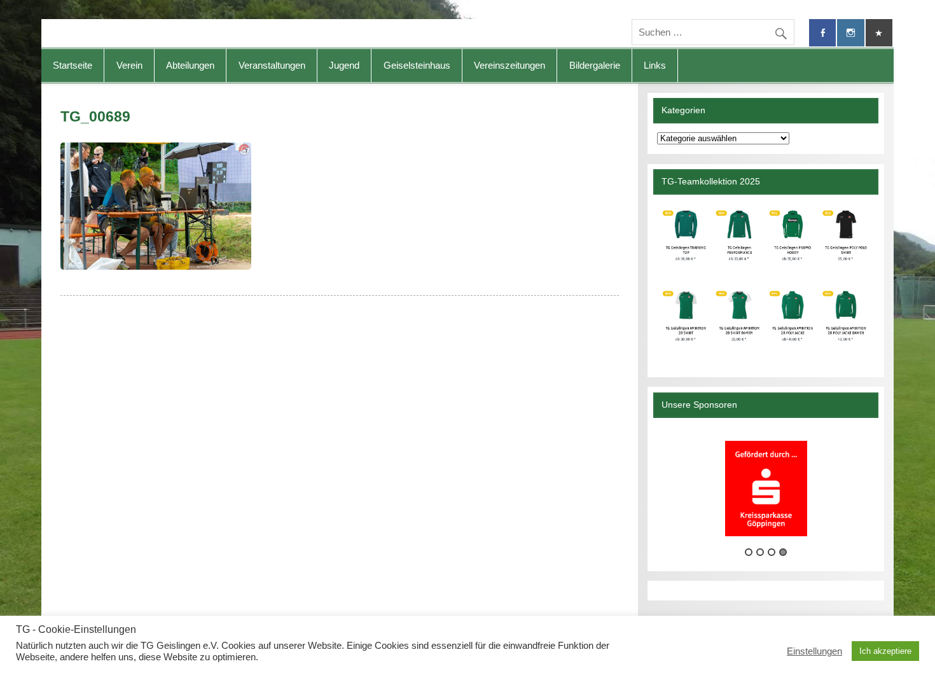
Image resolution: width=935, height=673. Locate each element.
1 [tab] (748, 552)
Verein (129, 65)
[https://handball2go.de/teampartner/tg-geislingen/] (765, 280)
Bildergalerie (594, 65)
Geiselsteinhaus (417, 65)
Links (655, 65)
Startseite (72, 65)
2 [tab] (760, 552)
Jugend (344, 65)
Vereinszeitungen (509, 65)
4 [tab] (783, 552)
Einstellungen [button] (814, 651)
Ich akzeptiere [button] (885, 651)
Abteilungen (190, 65)
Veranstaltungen (272, 65)
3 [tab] (771, 552)
